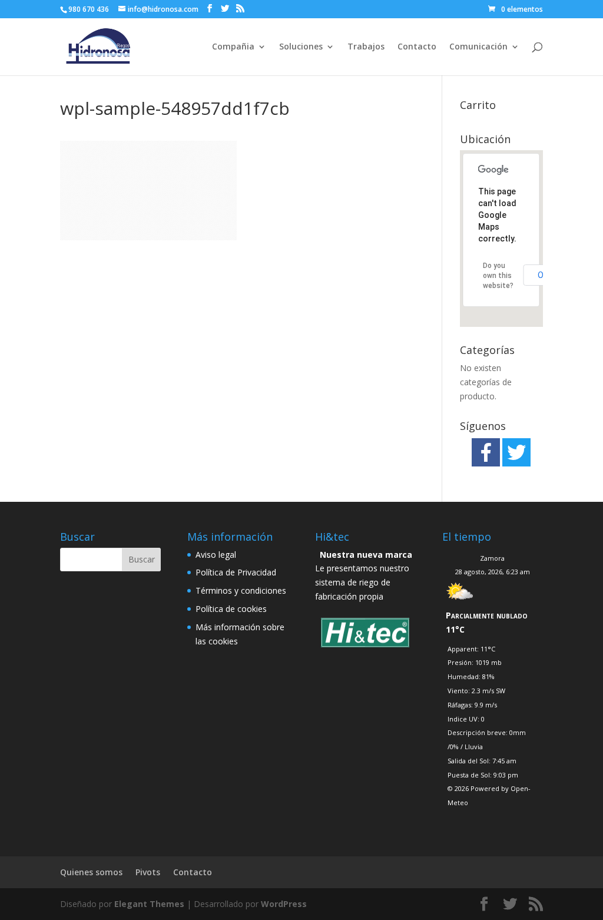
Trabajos (366, 47)
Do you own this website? (498, 276)
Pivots (147, 872)
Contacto (416, 47)
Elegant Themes (149, 903)
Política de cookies (231, 608)
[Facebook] (486, 452)
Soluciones (301, 47)
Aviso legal (216, 554)
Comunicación (478, 47)
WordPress (284, 903)
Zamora (492, 558)
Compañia (233, 47)
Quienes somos (91, 872)
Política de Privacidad (236, 572)
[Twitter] (516, 452)
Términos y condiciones (241, 590)
